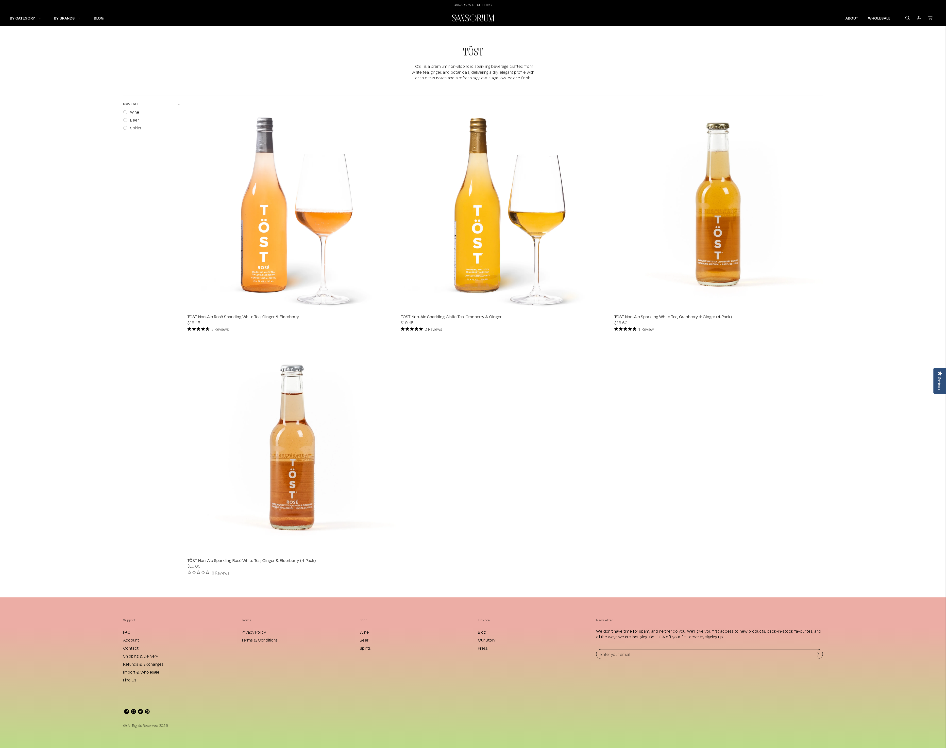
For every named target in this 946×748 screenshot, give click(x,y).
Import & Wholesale (141, 672)
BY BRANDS (64, 18)
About (851, 18)
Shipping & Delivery (140, 656)
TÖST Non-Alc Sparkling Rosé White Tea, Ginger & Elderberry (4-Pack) (251, 560)
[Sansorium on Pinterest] (147, 712)
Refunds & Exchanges (143, 664)
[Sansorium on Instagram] (133, 712)
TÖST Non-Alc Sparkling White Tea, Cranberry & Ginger (451, 316)
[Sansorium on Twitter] (140, 712)
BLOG (99, 18)
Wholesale (879, 18)
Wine (364, 632)
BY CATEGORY (22, 18)
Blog (482, 632)
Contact (130, 648)
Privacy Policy (253, 632)
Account (131, 640)
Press (483, 648)
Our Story (486, 640)
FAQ (127, 632)
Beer (364, 640)
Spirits (365, 648)
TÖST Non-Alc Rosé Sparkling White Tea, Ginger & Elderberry (243, 316)
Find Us (129, 680)
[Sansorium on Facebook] (126, 712)
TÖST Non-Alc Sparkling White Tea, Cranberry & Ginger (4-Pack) (673, 316)
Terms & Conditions (259, 640)
